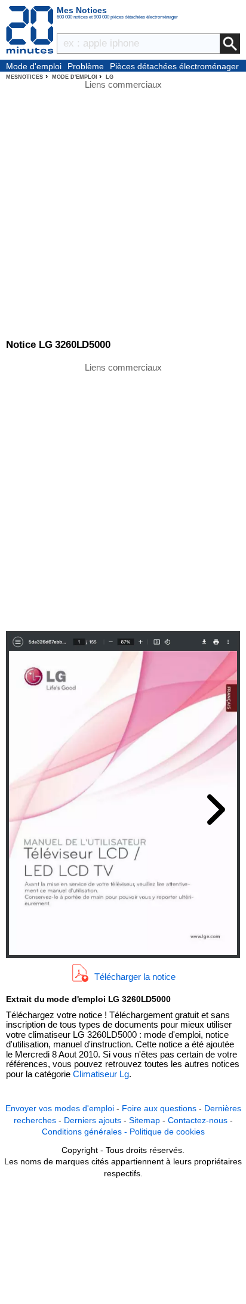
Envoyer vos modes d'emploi (59, 1108)
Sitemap (144, 1120)
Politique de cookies (167, 1131)
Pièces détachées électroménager (174, 66)
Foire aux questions (159, 1108)
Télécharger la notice (135, 976)
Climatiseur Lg (101, 1074)
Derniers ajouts (92, 1120)
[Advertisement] (123, 496)
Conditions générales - (86, 1131)
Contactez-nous (197, 1120)
